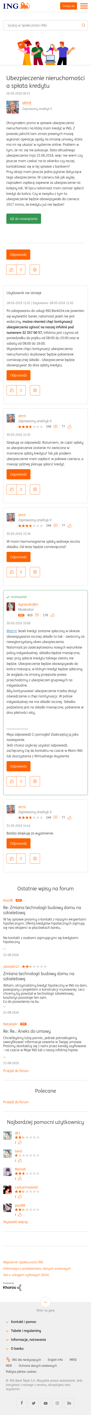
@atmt (12, 631)
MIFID (73, 1360)
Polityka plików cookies (21, 1372)
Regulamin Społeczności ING (23, 1262)
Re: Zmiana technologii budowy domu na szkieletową (42, 910)
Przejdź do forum (16, 1071)
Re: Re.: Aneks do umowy (27, 1031)
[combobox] (45, 25)
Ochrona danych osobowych (38, 1366)
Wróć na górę (45, 1310)
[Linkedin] (69, 1403)
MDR (9, 1366)
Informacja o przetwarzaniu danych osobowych (37, 1268)
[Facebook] (22, 1403)
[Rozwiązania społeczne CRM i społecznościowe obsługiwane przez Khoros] (12, 1286)
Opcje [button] (35, 270)
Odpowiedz (18, 254)
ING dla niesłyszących (26, 1360)
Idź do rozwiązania (23, 219)
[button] (11, 270)
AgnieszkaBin (28, 604)
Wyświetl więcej (15, 1222)
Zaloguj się (68, 5)
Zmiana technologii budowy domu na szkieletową (38, 976)
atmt (26, 102)
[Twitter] (34, 1403)
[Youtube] (45, 1403)
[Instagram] (57, 1403)
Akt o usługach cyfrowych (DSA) (26, 1275)
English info (55, 1360)
